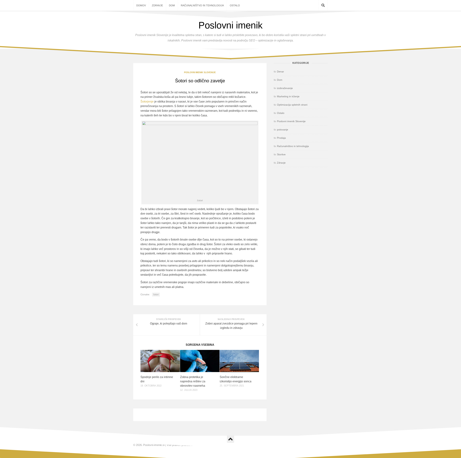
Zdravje (157, 5)
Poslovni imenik (230, 25)
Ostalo (235, 5)
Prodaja (281, 137)
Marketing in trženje (288, 96)
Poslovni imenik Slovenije (200, 72)
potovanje (282, 129)
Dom (172, 5)
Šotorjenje (147, 101)
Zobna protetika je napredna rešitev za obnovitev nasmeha (192, 381)
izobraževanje (285, 88)
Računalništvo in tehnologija (202, 5)
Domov (141, 5)
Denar (280, 71)
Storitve (281, 154)
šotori (156, 294)
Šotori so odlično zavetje (200, 80)
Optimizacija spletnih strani (292, 104)
